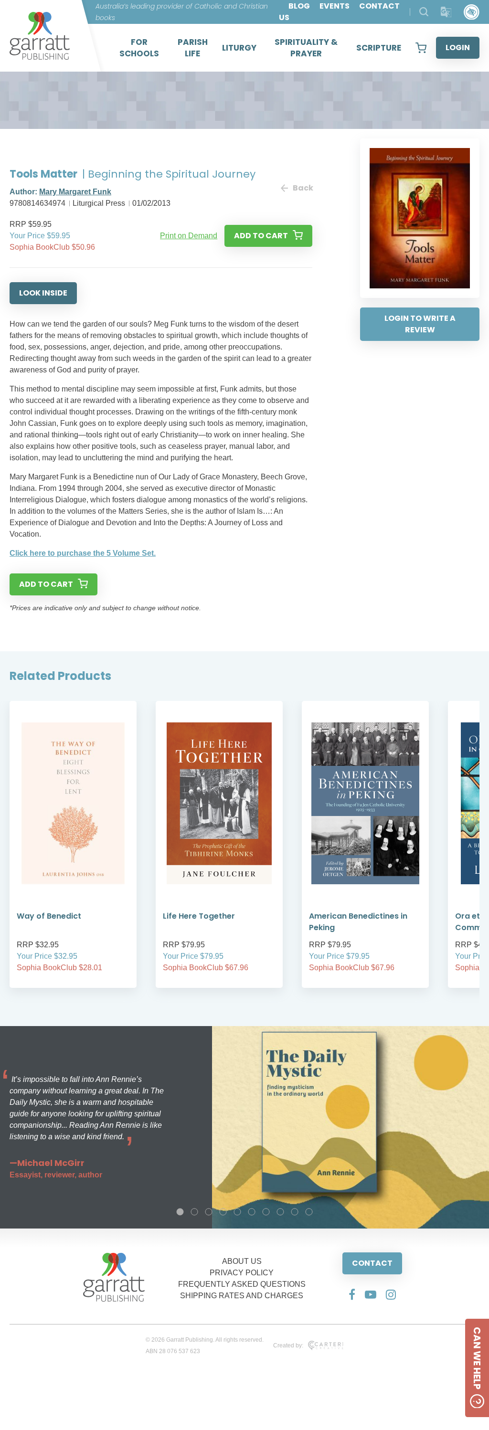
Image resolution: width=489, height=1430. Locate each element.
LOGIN (458, 47)
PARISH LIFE (193, 47)
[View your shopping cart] (420, 47)
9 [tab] (294, 1212)
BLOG (299, 5)
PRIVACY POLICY (242, 1273)
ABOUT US (242, 1261)
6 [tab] (251, 1212)
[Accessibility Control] (471, 12)
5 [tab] (237, 1212)
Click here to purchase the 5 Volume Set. (83, 553)
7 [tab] (266, 1212)
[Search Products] (423, 11)
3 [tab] (208, 1212)
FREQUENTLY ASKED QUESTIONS (242, 1284)
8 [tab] (280, 1212)
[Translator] (446, 12)
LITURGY (239, 47)
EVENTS (334, 5)
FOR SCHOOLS (139, 47)
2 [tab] (194, 1212)
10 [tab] (309, 1212)
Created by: (288, 1345)
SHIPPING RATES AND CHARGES (241, 1296)
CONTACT (372, 1263)
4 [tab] (223, 1212)
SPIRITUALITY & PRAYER (306, 47)
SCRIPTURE (378, 47)
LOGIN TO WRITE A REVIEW (420, 324)
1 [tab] (180, 1212)
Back (302, 187)
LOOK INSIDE (43, 292)
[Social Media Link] (352, 1294)
